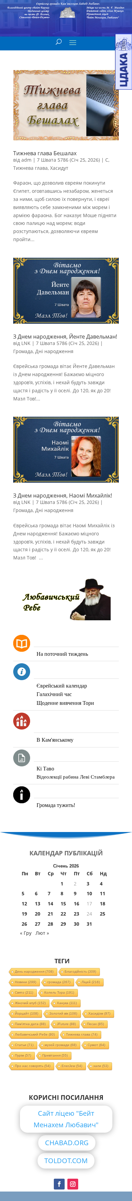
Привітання (55, 1055)
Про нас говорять (32, 1066)
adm (26, 160)
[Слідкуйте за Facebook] (59, 1184)
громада (58, 982)
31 (89, 924)
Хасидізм (99, 1013)
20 (37, 913)
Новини (25, 982)
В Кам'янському (55, 740)
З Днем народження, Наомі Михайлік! (62, 495)
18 (102, 903)
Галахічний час (54, 694)
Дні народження (54, 351)
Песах (95, 1024)
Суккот (96, 1045)
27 (37, 924)
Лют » (42, 933)
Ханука (67, 1003)
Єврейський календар (62, 686)
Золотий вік (63, 1013)
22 (63, 913)
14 (50, 903)
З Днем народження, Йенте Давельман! (65, 336)
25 (102, 913)
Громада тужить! (56, 805)
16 (76, 903)
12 (24, 903)
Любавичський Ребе (35, 1034)
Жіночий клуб (30, 1003)
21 (50, 913)
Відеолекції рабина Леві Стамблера (76, 777)
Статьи (24, 1045)
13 (37, 903)
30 (76, 924)
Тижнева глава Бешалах (44, 153)
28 (50, 924)
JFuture (66, 1024)
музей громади (60, 1045)
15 (63, 903)
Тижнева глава (30, 168)
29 (63, 924)
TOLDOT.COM (66, 1160)
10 (89, 893)
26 (24, 924)
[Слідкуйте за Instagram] (72, 1184)
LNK (25, 343)
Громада (23, 351)
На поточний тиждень (62, 654)
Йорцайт (26, 1013)
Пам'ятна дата (30, 1024)
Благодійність (80, 971)
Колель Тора (59, 992)
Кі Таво (45, 768)
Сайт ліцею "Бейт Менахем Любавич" (66, 1119)
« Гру (25, 933)
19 (24, 913)
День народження (34, 971)
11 (102, 893)
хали (100, 1066)
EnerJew (72, 1066)
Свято (24, 992)
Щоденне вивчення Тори (65, 703)
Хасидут (59, 168)
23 (76, 913)
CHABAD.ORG (67, 1142)
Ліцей (91, 982)
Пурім (23, 1055)
